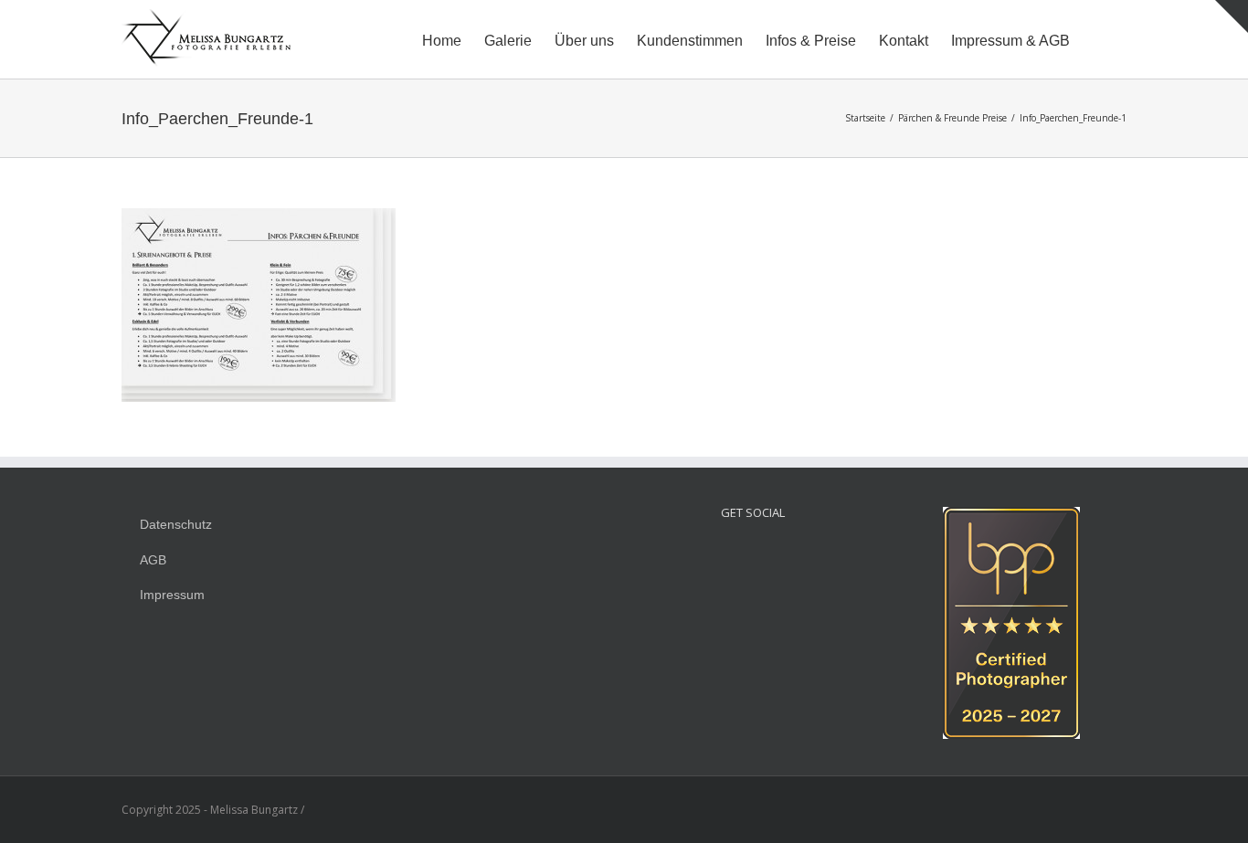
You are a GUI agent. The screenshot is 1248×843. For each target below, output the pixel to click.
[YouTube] (777, 554)
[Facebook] (752, 554)
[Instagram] (728, 554)
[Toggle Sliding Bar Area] (1231, 16)
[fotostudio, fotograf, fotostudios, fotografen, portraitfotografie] (1011, 516)
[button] (1098, 39)
